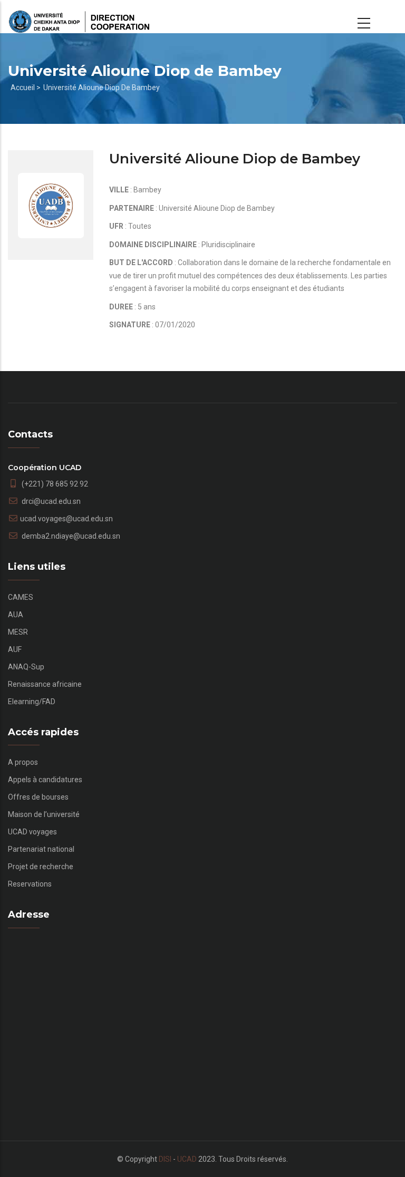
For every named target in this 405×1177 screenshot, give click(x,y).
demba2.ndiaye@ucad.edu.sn (70, 536)
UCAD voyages (32, 832)
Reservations (30, 884)
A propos (23, 762)
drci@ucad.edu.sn (50, 501)
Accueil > (26, 87)
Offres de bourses (38, 797)
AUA (15, 614)
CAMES (20, 597)
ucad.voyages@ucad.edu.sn (66, 518)
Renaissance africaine (45, 684)
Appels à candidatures (45, 779)
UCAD (187, 1159)
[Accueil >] (79, 17)
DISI (165, 1159)
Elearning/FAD (31, 701)
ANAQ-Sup (26, 667)
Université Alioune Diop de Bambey (101, 87)
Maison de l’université (44, 814)
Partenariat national (41, 849)
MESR (18, 632)
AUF (15, 649)
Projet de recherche (40, 866)
